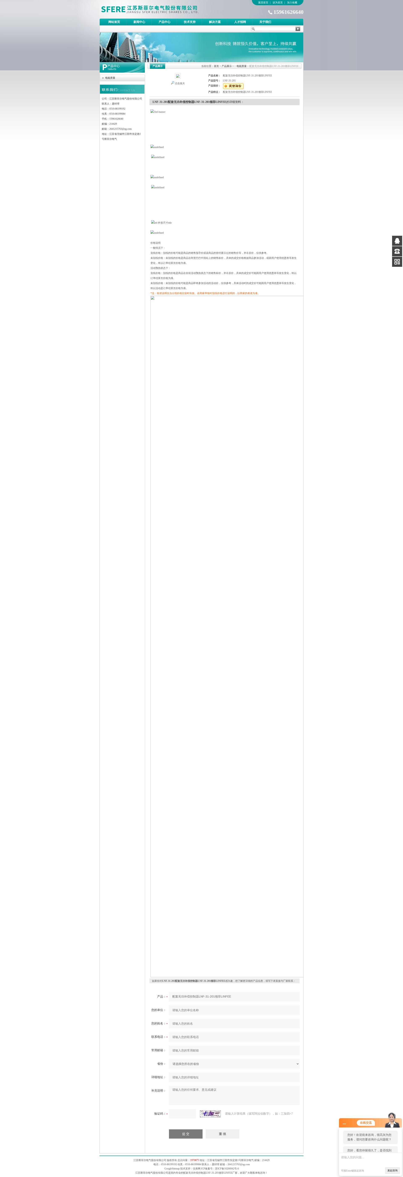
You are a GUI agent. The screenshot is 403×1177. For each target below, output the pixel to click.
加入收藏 (292, 2)
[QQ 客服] (397, 241)
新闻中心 (139, 22)
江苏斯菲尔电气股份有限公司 (157, 9)
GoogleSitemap (172, 1168)
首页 (216, 66)
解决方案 (215, 22)
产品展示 (227, 66)
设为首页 (278, 2)
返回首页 (263, 2)
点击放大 (180, 83)
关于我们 (265, 22)
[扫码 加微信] (397, 262)
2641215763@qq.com (239, 1164)
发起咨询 (392, 1170)
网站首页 (114, 22)
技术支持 (190, 22)
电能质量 (110, 77)
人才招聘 (240, 22)
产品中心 (164, 22)
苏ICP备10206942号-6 (227, 1168)
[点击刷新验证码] (210, 1113)
